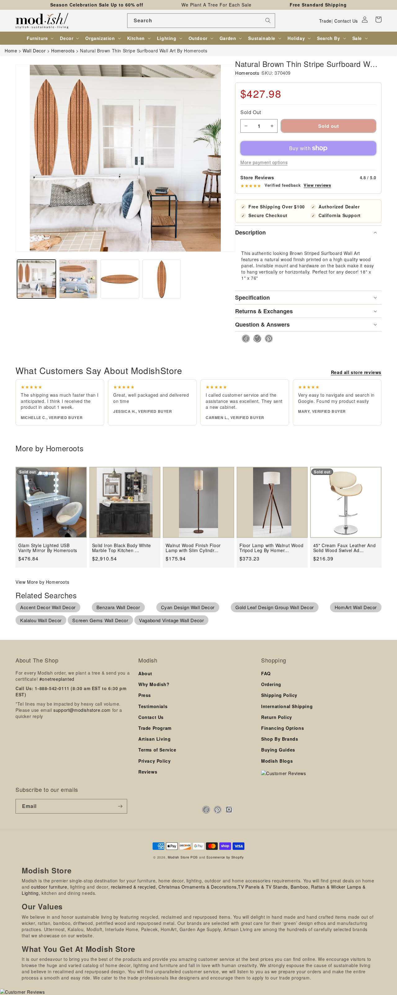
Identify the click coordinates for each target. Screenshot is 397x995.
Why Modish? (154, 684)
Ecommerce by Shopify (225, 857)
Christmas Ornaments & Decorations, (198, 887)
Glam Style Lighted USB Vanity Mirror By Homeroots (47, 548)
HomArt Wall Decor (356, 607)
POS (194, 857)
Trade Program (155, 728)
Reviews (147, 772)
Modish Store (178, 857)
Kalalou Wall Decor (41, 620)
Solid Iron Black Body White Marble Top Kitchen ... (121, 548)
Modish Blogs (277, 761)
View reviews (317, 185)
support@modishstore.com (82, 710)
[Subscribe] (120, 806)
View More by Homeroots (42, 582)
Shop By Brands (279, 739)
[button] (378, 19)
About (145, 673)
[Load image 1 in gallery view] (36, 279)
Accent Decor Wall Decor (48, 607)
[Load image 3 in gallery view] (119, 279)
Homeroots (247, 72)
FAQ (266, 673)
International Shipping (287, 706)
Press (144, 695)
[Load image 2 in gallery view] (78, 279)
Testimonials (152, 706)
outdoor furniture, (50, 887)
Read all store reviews (356, 372)
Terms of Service (157, 750)
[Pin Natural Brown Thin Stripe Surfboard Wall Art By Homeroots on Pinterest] (267, 338)
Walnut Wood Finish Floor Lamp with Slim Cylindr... (193, 548)
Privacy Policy (154, 761)
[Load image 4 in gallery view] (161, 279)
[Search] (268, 20)
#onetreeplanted (56, 679)
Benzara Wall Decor (118, 607)
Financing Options (282, 728)
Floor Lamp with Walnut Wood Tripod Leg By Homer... (271, 548)
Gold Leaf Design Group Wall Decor (274, 607)
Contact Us (346, 21)
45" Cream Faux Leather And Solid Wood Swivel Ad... (344, 548)
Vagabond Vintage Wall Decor (171, 620)
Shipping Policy (279, 695)
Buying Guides (278, 750)
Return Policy (276, 717)
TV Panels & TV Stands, (263, 887)
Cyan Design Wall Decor (188, 607)
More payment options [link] (264, 162)
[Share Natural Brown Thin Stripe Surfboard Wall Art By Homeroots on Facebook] (244, 338)
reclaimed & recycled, (134, 887)
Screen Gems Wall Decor (100, 620)
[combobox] (201, 21)
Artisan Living (154, 739)
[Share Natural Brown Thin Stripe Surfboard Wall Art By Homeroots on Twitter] (255, 338)
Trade (325, 21)
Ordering (271, 684)
